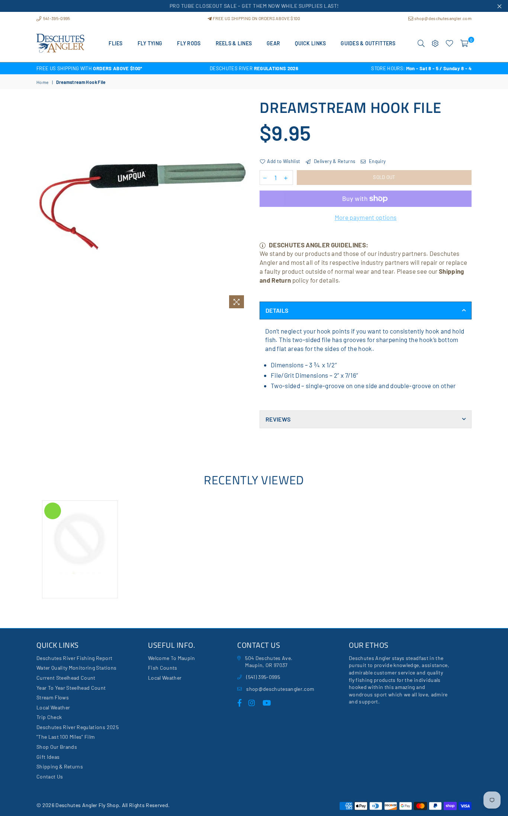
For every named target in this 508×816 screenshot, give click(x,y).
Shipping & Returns (59, 766)
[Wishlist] (449, 43)
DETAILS (277, 310)
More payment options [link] (366, 217)
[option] (108, 68)
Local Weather (53, 707)
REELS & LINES (234, 43)
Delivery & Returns (334, 161)
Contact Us (49, 776)
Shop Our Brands (56, 747)
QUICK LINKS (310, 43)
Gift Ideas (48, 757)
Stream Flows (52, 697)
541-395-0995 (56, 18)
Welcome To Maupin (171, 658)
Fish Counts (162, 667)
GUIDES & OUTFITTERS (368, 43)
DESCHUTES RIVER (254, 68)
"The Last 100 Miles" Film (65, 737)
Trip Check (49, 717)
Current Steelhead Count (66, 677)
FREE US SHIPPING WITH (89, 68)
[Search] (421, 43)
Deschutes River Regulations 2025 (77, 727)
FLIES (115, 43)
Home (42, 82)
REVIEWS (278, 419)
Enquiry (377, 161)
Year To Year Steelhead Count (71, 688)
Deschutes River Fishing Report (74, 658)
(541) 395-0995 (263, 677)
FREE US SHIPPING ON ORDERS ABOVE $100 (256, 18)
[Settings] (435, 43)
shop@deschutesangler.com (443, 18)
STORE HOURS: (421, 68)
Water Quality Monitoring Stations (76, 667)
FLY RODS (188, 43)
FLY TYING (150, 43)
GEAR (273, 43)
